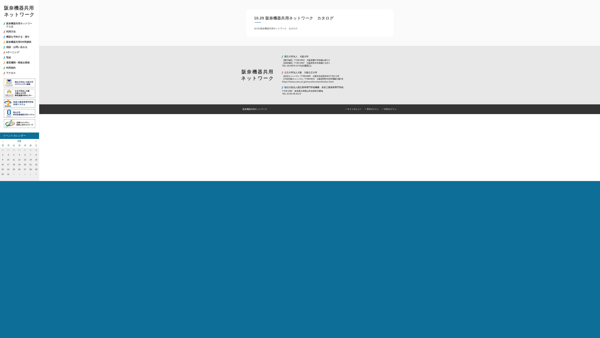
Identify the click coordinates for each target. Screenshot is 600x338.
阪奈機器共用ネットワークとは (19, 25)
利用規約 (11, 67)
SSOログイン (390, 109)
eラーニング (12, 52)
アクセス (11, 73)
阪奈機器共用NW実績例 (18, 42)
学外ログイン (373, 109)
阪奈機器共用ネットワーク (19, 11)
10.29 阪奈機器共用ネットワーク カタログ (276, 28)
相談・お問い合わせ (16, 47)
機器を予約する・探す (18, 36)
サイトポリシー (354, 109)
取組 (8, 57)
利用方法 (11, 31)
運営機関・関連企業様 (18, 62)
